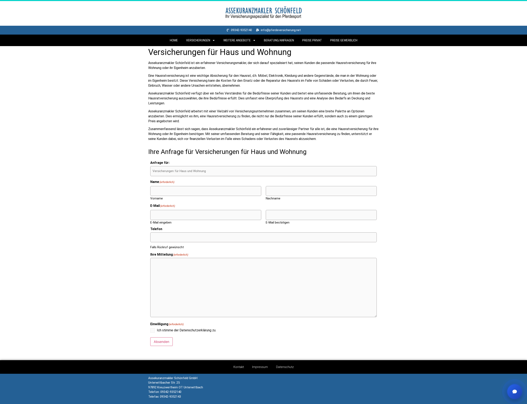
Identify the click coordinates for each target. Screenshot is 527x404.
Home (174, 40)
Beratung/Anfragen (279, 40)
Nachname (273, 198)
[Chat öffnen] (514, 391)
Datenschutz (285, 367)
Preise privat (312, 40)
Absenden (161, 342)
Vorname (156, 198)
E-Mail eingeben (160, 222)
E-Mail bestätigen (277, 222)
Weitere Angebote (237, 40)
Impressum (260, 367)
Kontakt (238, 367)
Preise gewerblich (343, 40)
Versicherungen (198, 40)
